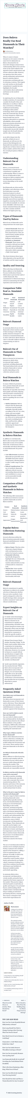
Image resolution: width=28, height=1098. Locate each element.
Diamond (5, 53)
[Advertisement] (14, 21)
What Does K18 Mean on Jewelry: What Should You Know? (7, 1005)
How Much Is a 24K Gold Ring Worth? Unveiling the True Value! (13, 976)
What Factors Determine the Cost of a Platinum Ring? (13, 980)
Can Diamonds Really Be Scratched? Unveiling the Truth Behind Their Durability (13, 1061)
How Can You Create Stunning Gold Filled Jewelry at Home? (13, 985)
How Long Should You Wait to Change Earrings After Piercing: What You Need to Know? (12, 1030)
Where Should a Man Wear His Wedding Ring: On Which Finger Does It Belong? (21, 1006)
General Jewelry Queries (14, 53)
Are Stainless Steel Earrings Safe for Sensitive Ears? (13, 989)
